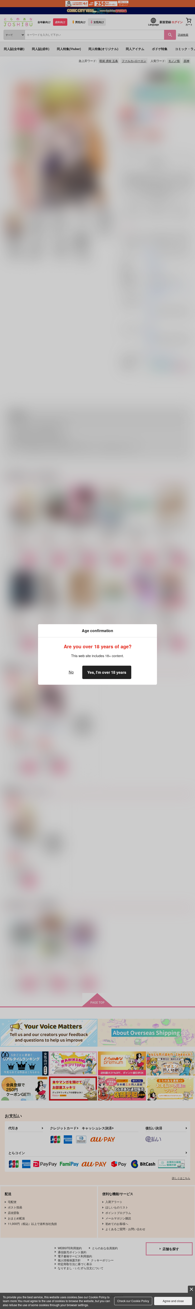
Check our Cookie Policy (133, 1301)
